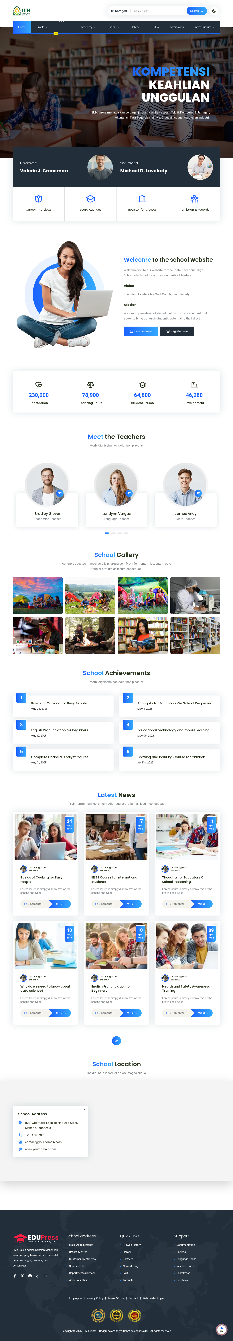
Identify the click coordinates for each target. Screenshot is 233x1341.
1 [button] (107, 533)
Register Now (179, 331)
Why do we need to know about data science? (45, 988)
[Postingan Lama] (116, 1040)
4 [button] (126, 533)
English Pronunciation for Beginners (59, 730)
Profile (40, 27)
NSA (156, 27)
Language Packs (186, 1259)
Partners (128, 1259)
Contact (133, 1298)
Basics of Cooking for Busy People (59, 703)
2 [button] (113, 533)
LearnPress (183, 1273)
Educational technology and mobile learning (173, 730)
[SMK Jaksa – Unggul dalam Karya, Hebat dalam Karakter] (22, 10)
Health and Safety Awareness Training (186, 988)
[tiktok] (38, 1276)
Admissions (177, 27)
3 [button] (119, 533)
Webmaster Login (153, 1298)
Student (111, 27)
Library (127, 1252)
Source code (76, 1266)
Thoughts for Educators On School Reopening (174, 703)
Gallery (135, 27)
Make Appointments (81, 1244)
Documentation (186, 1244)
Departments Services (82, 1273)
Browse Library (132, 1244)
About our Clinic (78, 1280)
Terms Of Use (116, 1298)
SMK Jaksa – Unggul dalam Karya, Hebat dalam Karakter (116, 1331)
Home (22, 27)
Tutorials (128, 1280)
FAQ (125, 1273)
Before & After (78, 1252)
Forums (181, 1252)
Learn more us (143, 331)
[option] (116, 92)
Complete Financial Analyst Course (59, 757)
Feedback (182, 1280)
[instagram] (30, 1276)
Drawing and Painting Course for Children (171, 757)
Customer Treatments (82, 1259)
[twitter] (22, 1276)
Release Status (186, 1266)
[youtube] (45, 1276)
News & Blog (130, 1266)
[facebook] (15, 1276)
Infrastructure (203, 27)
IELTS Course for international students (114, 879)
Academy (86, 27)
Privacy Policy (95, 1298)
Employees (75, 1298)
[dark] (213, 10)
